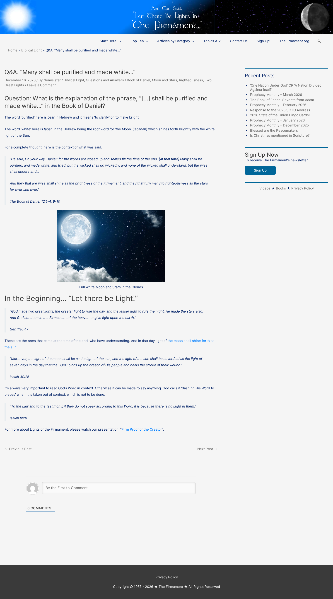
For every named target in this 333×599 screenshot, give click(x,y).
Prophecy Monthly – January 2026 (277, 120)
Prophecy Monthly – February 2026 (278, 105)
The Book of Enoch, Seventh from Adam (282, 100)
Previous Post (18, 449)
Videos (264, 188)
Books (281, 188)
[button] (319, 41)
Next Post (207, 449)
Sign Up (260, 170)
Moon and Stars (164, 80)
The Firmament (171, 586)
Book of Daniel (138, 80)
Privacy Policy (302, 188)
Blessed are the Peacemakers (274, 130)
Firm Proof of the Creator (142, 429)
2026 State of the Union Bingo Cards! (280, 115)
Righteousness (191, 80)
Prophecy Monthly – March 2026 (276, 94)
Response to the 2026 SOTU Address (280, 110)
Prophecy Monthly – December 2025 (279, 125)
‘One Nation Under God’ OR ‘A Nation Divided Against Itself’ (285, 87)
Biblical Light (74, 80)
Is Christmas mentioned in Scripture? (280, 135)
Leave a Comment (41, 85)
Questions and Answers (105, 80)
